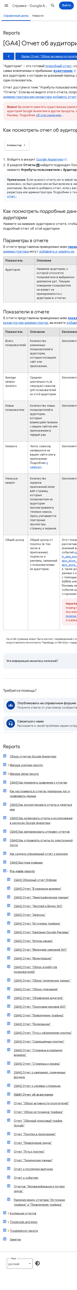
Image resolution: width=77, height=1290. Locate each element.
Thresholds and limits (23, 1222)
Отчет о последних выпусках (33, 1169)
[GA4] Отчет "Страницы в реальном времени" (38, 1052)
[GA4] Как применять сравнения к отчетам (38, 782)
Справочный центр (16, 15)
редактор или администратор (25, 323)
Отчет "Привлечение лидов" (33, 1143)
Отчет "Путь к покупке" (29, 1151)
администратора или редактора (27, 97)
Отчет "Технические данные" (33, 1160)
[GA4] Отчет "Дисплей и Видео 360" (38, 906)
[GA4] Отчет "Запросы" (30, 915)
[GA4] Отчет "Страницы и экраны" (37, 1063)
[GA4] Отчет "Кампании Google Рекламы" (41, 932)
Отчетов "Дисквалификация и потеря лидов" (39, 1189)
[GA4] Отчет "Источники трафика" (37, 923)
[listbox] (17, 145)
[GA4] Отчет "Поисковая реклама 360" (40, 1006)
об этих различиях (48, 115)
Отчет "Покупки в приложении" (35, 1134)
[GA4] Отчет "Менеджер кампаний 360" (40, 949)
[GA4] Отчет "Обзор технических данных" (42, 980)
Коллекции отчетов (23, 1213)
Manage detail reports (24, 774)
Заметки (15, 1239)
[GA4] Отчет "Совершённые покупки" (39, 1041)
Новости (37, 15)
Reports (11, 747)
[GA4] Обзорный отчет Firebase (35, 880)
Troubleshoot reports (24, 1231)
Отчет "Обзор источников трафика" (38, 1112)
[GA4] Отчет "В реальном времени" (38, 888)
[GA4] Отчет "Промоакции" (32, 1024)
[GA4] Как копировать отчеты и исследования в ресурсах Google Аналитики (41, 820)
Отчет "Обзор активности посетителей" (41, 1103)
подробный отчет (58, 66)
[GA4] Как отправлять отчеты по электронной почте (41, 843)
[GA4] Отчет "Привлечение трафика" (39, 1015)
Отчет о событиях (26, 1178)
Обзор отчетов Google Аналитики (33, 756)
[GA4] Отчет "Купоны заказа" (33, 941)
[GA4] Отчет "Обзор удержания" (36, 989)
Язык (13, 1258)
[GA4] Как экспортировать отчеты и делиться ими (41, 807)
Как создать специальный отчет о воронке (39, 854)
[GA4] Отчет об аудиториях (33, 1094)
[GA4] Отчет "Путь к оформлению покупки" (43, 1033)
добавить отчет (65, 97)
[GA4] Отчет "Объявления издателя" (38, 998)
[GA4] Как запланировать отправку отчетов (40, 831)
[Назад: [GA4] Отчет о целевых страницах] (8, 56)
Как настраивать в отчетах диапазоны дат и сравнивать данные (40, 794)
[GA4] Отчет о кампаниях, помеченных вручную (40, 1075)
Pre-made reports (22, 871)
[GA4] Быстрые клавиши (26, 862)
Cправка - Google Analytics (29, 6)
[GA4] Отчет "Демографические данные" (41, 897)
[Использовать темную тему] (37, 1263)
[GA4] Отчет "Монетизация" (33, 958)
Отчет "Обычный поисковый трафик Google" (38, 1123)
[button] (6, 5)
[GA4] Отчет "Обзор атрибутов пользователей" (35, 969)
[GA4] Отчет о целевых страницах (37, 1086)
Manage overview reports (26, 765)
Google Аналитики (49, 160)
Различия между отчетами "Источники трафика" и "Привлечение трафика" (39, 1202)
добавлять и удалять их (56, 252)
